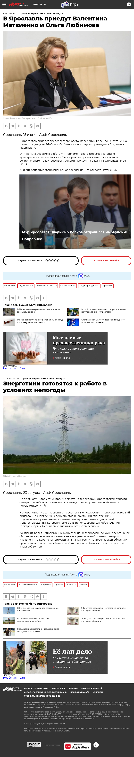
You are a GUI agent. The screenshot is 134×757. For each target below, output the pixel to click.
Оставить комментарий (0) (106, 559)
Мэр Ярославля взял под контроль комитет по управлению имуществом (103, 310)
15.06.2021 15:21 (10, 13)
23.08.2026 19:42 (11, 378)
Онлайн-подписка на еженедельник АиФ (45, 692)
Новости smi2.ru (14, 368)
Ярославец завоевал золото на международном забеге (33, 619)
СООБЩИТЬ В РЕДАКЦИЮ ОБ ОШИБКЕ (42, 696)
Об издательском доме (36, 688)
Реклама (73, 688)
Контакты (98, 692)
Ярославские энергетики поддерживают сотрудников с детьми (38, 630)
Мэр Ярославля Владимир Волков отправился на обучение (75, 232)
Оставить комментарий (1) (106, 261)
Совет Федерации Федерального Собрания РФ (27, 118)
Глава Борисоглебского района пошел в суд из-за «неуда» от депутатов (40, 321)
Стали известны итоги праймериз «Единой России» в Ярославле (103, 321)
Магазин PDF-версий (91, 688)
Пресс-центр (58, 688)
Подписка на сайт (79, 692)
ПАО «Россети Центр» (14, 476)
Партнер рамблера (52, 745)
